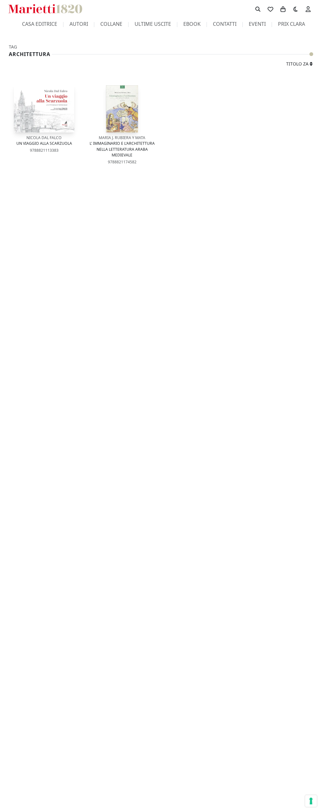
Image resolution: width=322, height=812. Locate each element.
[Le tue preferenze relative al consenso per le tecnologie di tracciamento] (311, 801)
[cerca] (258, 9)
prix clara (291, 23)
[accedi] (308, 9)
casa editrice (39, 23)
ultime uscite (153, 23)
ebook (192, 23)
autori (78, 23)
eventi (257, 23)
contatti (224, 23)
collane (111, 23)
